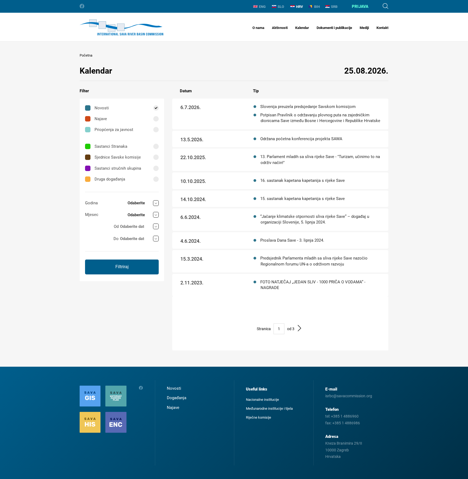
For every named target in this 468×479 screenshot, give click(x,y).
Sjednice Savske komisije (118, 157)
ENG (262, 7)
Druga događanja (110, 179)
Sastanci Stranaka (111, 146)
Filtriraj (122, 266)
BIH (317, 7)
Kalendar (302, 28)
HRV (299, 7)
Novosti (102, 108)
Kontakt (382, 28)
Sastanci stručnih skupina (118, 168)
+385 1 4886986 (346, 423)
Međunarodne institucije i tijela (269, 408)
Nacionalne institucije (262, 400)
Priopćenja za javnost (114, 129)
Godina (91, 203)
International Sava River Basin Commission (121, 27)
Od (116, 226)
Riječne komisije (258, 417)
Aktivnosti (280, 28)
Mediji (364, 28)
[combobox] (143, 203)
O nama (258, 28)
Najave (101, 118)
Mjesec (91, 214)
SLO (281, 7)
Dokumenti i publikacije (334, 28)
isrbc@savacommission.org (348, 396)
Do (116, 238)
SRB (334, 7)
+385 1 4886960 (345, 416)
